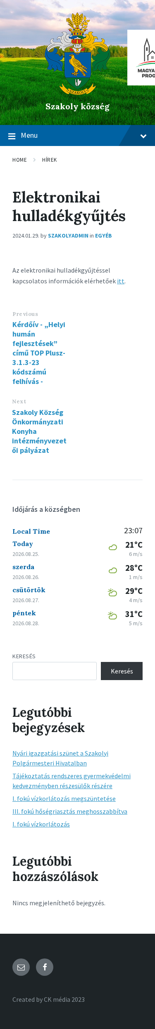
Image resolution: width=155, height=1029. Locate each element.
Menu (29, 135)
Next (19, 401)
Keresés (24, 656)
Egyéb (103, 235)
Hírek (49, 159)
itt (120, 281)
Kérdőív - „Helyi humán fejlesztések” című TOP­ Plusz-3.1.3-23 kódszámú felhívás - (38, 353)
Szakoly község (77, 106)
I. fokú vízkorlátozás (41, 824)
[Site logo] (77, 92)
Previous (25, 314)
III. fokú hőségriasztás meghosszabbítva (69, 811)
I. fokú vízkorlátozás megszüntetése (64, 798)
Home (19, 159)
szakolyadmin (68, 235)
